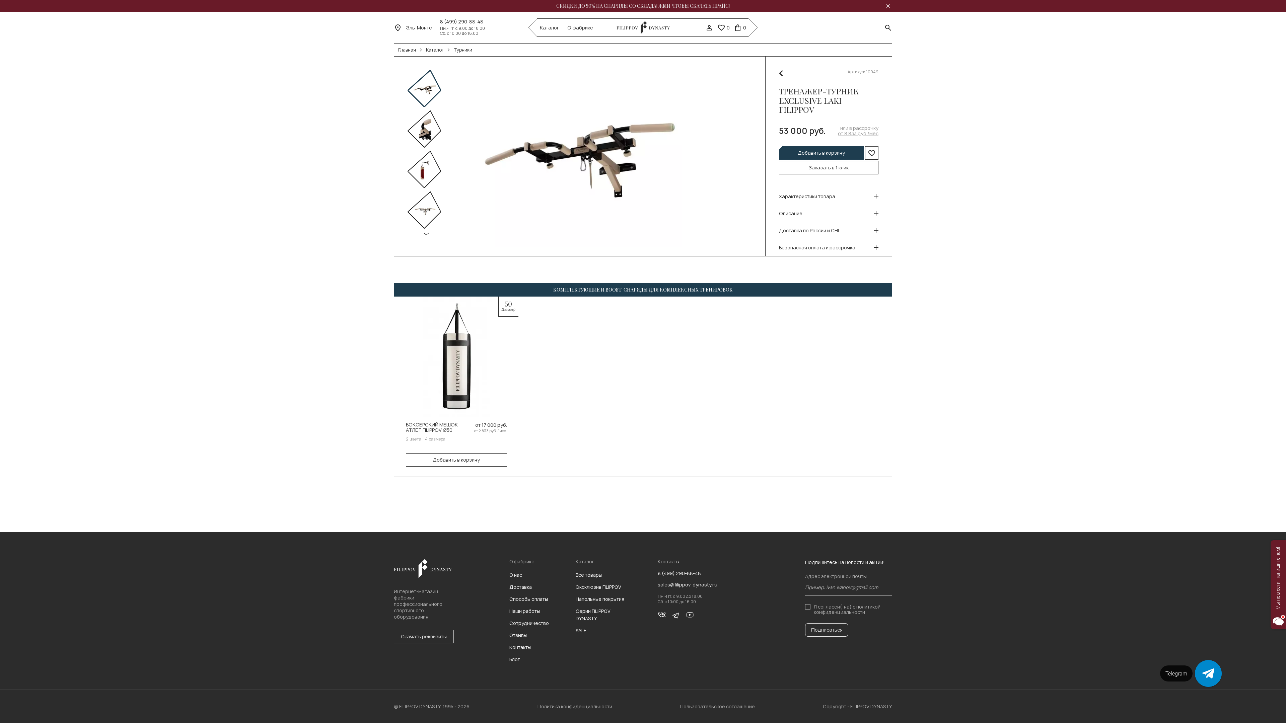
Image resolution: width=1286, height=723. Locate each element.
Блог (514, 659)
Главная (407, 50)
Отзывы (518, 635)
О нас (515, 575)
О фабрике (580, 27)
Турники (463, 50)
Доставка (520, 587)
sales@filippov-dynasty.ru (687, 584)
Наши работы (524, 611)
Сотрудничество (529, 623)
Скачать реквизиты (424, 636)
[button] (426, 234)
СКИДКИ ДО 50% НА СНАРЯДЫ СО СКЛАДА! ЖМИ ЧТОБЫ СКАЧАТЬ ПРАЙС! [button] (643, 6)
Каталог (549, 27)
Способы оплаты (528, 599)
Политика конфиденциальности (575, 706)
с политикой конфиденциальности (847, 609)
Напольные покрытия (600, 599)
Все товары (589, 575)
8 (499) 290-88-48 (461, 21)
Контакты (520, 647)
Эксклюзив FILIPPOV (598, 587)
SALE (581, 630)
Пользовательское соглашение (717, 706)
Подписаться (827, 630)
